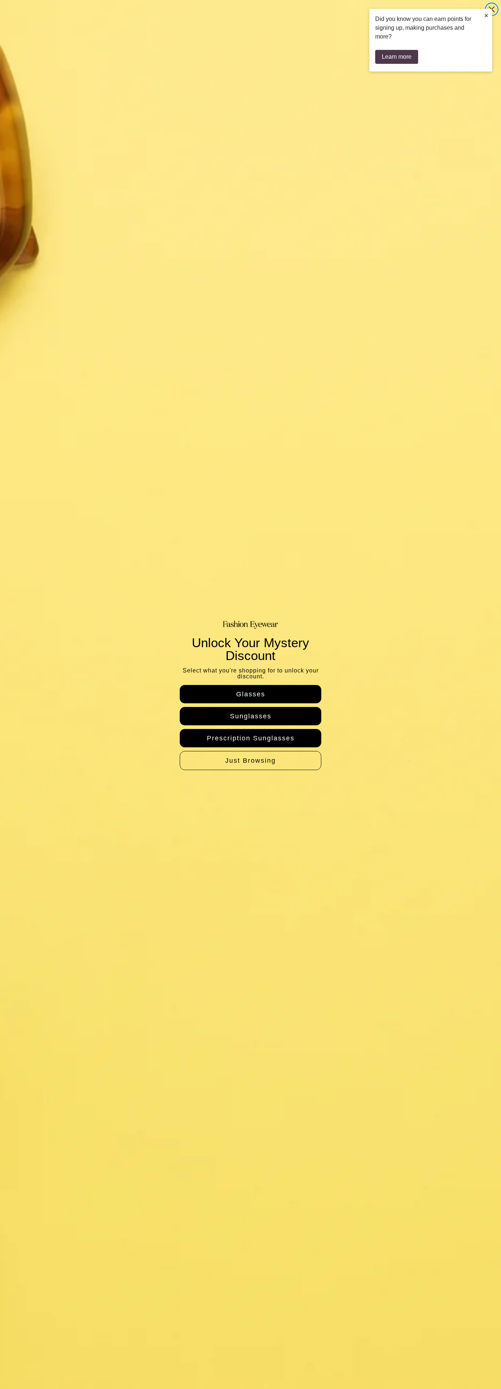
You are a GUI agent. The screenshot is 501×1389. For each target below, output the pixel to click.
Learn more (397, 57)
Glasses (250, 694)
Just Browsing (250, 760)
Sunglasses (250, 716)
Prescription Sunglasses (251, 738)
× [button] (486, 15)
